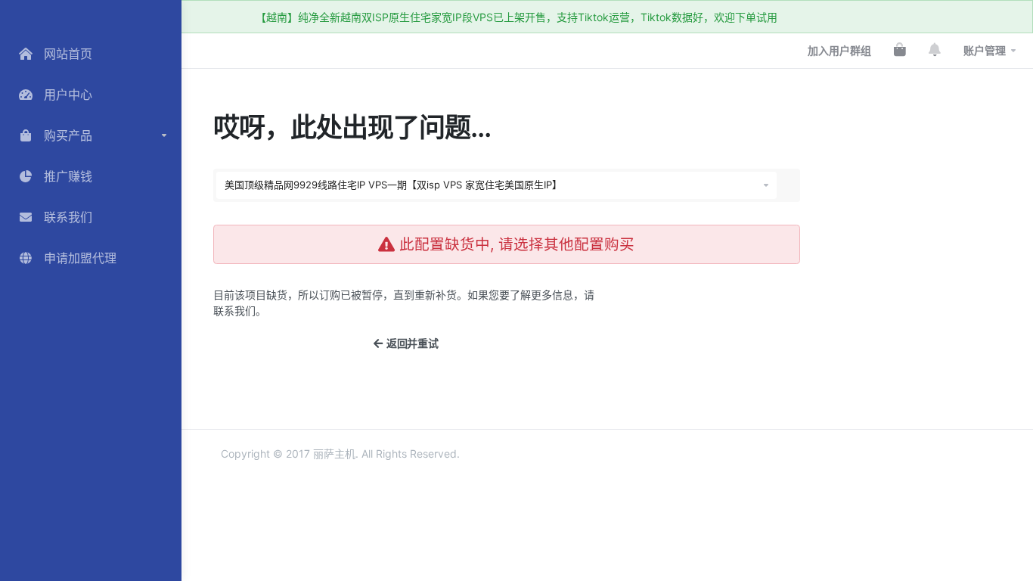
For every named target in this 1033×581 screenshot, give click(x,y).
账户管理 (984, 50)
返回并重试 (410, 343)
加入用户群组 (839, 50)
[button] (90, 135)
